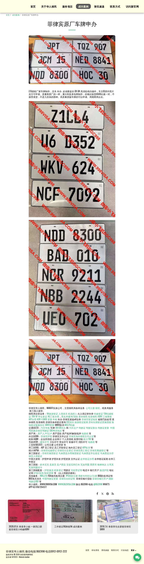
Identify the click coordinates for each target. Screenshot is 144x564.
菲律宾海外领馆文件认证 (81, 436)
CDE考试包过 (56, 430)
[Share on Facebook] (97, 493)
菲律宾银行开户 (100, 478)
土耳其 (110, 464)
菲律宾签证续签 (89, 419)
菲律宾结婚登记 (49, 450)
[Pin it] (107, 493)
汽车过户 (73, 427)
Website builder (24, 557)
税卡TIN (87, 439)
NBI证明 (43, 475)
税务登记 (58, 470)
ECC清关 (70, 422)
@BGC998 (97, 484)
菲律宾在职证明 (67, 478)
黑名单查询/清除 (69, 416)
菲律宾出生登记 (65, 450)
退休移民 (83, 416)
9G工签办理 (53, 416)
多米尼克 (44, 464)
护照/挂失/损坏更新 (43, 473)
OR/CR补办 (60, 427)
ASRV (100, 416)
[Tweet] (102, 493)
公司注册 (90, 408)
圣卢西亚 (61, 464)
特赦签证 (98, 413)
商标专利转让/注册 (87, 475)
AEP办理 (32, 419)
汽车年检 (45, 427)
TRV (33, 416)
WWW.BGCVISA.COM (66, 484)
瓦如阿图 (84, 464)
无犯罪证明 (76, 470)
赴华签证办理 (87, 458)
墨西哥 (93, 464)
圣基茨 (53, 464)
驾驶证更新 (103, 427)
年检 (55, 419)
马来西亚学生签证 (91, 453)
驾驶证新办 (91, 427)
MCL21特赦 (70, 425)
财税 (97, 408)
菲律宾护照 (46, 436)
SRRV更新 (49, 425)
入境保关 (63, 413)
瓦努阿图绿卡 (35, 467)
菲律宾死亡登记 (81, 450)
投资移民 (92, 416)
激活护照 (104, 470)
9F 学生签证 (41, 416)
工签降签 (107, 416)
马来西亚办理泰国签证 (69, 453)
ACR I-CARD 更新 (44, 419)
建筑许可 (44, 442)
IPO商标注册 (72, 475)
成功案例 (15, 15)
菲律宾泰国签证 (50, 453)
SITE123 (14, 557)
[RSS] (112, 493)
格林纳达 (102, 464)
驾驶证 (82, 427)
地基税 (85, 433)
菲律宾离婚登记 (98, 450)
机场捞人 (72, 413)
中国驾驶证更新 (50, 478)
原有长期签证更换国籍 (100, 422)
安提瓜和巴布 (73, 464)
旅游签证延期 (81, 422)
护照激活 (48, 470)
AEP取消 (86, 447)
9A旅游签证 (52, 413)
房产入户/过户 (45, 433)
